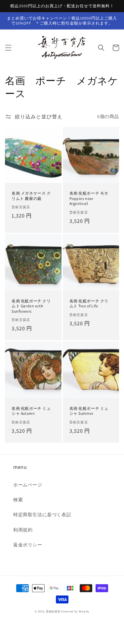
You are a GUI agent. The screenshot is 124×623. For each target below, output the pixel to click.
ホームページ (27, 485)
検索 (18, 500)
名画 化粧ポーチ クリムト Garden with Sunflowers (31, 306)
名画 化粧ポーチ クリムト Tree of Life (89, 303)
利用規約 (22, 530)
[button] (8, 47)
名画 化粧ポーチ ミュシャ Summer (89, 411)
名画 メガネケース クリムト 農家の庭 (31, 196)
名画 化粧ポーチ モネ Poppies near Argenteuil (89, 198)
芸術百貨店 (53, 611)
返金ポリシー (27, 545)
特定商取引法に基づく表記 (42, 515)
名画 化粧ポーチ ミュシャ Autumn (31, 411)
